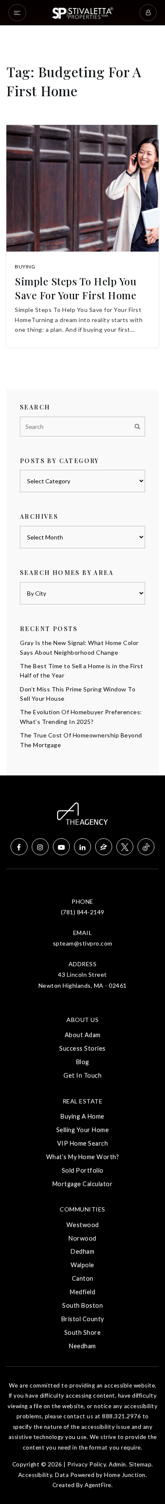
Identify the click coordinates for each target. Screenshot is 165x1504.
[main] (82, 387)
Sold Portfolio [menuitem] (83, 1170)
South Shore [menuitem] (82, 1332)
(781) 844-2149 (82, 912)
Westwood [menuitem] (82, 1224)
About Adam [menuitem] (83, 1034)
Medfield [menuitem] (82, 1291)
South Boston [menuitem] (82, 1305)
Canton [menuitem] (83, 1278)
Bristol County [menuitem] (82, 1318)
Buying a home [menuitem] (82, 1116)
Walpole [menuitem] (82, 1264)
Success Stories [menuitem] (82, 1048)
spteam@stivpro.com (83, 943)
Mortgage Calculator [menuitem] (82, 1183)
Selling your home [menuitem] (82, 1129)
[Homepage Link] (82, 12)
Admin (117, 1464)
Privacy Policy (86, 1464)
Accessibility (35, 1474)
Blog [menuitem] (82, 1061)
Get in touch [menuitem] (82, 1075)
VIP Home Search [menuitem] (82, 1143)
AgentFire (98, 1485)
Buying (25, 266)
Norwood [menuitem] (82, 1238)
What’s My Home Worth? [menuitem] (82, 1156)
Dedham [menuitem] (82, 1251)
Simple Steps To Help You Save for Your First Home (75, 288)
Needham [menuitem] (82, 1346)
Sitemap (140, 1464)
